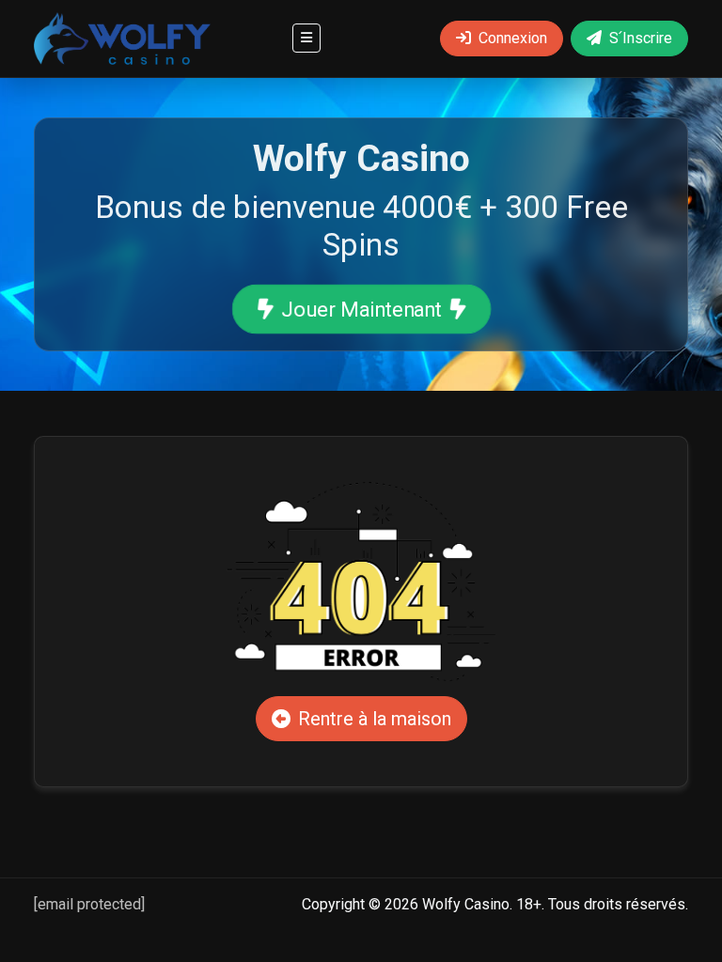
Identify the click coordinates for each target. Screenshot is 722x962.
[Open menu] (306, 38)
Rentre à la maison (374, 718)
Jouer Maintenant (361, 309)
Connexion (513, 38)
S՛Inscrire (640, 38)
